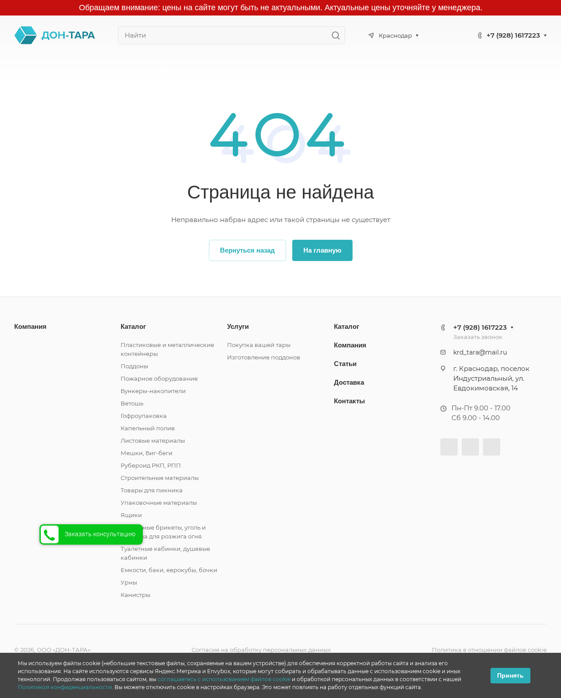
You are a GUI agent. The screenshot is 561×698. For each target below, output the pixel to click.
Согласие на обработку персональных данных (261, 649)
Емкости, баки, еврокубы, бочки (169, 569)
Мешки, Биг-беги (147, 452)
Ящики (131, 515)
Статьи (345, 363)
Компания (30, 326)
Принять (510, 675)
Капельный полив (148, 428)
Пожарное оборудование (159, 378)
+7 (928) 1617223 (513, 35)
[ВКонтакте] (449, 447)
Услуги (238, 326)
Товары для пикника (152, 490)
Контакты (349, 401)
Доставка (349, 382)
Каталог (133, 326)
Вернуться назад (247, 250)
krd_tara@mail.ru (480, 352)
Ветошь (132, 403)
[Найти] (338, 35)
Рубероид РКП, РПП (151, 465)
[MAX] (448, 34)
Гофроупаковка (144, 415)
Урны (129, 582)
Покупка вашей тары (258, 344)
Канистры (135, 594)
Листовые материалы (153, 440)
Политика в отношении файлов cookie (489, 649)
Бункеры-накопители (153, 390)
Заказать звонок (477, 336)
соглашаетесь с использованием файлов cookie (223, 679)
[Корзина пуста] (528, 68)
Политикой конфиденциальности (65, 687)
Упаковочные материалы (159, 502)
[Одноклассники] (470, 447)
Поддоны (134, 366)
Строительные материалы (160, 477)
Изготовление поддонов (263, 357)
